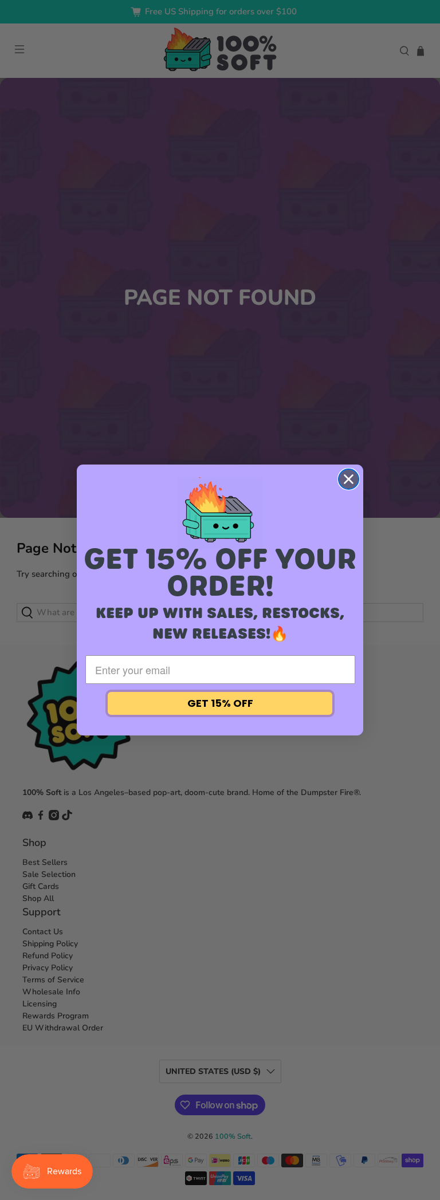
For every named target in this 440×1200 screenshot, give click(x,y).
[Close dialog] (349, 479)
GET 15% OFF (220, 703)
